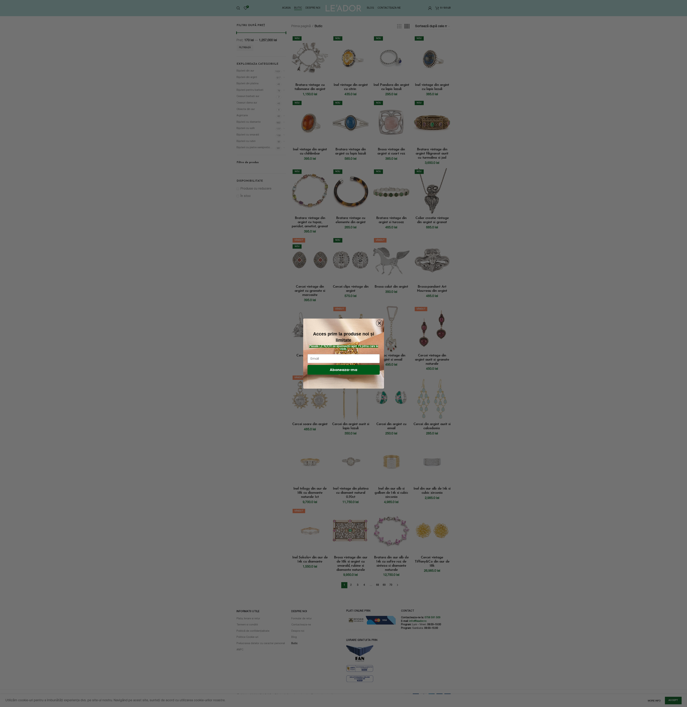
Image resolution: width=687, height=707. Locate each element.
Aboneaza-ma (343, 369)
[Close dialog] (379, 323)
